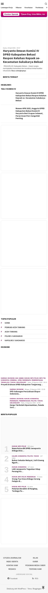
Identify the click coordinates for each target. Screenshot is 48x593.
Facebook (14, 579)
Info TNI (42, 378)
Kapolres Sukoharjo (15, 340)
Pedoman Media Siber (35, 565)
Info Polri (34, 378)
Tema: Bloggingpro (34, 589)
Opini (20, 380)
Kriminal (13, 380)
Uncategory (21, 382)
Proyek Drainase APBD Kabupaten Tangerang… (22, 384)
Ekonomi (11, 378)
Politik (34, 401)
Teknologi (5, 382)
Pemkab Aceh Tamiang (15, 327)
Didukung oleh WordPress (16, 589)
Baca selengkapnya (19, 71)
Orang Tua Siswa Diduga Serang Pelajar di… (26, 480)
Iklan (35, 558)
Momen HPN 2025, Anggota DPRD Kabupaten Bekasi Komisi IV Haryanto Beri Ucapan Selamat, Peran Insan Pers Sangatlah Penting (30, 113)
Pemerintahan (37, 380)
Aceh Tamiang (11, 332)
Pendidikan (31, 477)
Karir (35, 562)
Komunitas (5, 380)
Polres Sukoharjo (14, 336)
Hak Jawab (19, 378)
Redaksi (12, 569)
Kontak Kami (12, 565)
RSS (36, 579)
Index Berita (12, 562)
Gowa (7, 323)
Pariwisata (26, 380)
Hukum (27, 378)
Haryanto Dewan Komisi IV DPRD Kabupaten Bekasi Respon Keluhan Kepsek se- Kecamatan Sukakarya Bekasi (23, 56)
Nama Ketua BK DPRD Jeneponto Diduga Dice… (26, 449)
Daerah (4, 378)
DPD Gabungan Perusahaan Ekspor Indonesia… (25, 392)
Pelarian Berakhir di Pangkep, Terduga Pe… (25, 490)
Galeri (14, 456)
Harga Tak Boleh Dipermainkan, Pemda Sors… (27, 406)
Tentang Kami (35, 569)
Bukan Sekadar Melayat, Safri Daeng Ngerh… (28, 461)
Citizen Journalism (12, 558)
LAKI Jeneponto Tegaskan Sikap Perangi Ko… (26, 470)
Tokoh (12, 382)
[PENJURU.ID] (24, 3)
